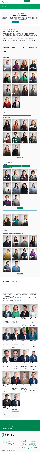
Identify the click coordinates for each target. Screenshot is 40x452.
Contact (3, 443)
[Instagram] (26, 435)
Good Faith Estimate (11, 443)
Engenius (12, 450)
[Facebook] (25, 435)
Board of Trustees (18, 300)
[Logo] (5, 2)
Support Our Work (4, 442)
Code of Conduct (10, 444)
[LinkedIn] (28, 435)
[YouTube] (29, 435)
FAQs (2, 438)
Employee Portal (10, 438)
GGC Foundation (6, 300)
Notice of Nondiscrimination (10, 441)
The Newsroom (4, 441)
